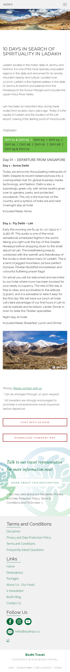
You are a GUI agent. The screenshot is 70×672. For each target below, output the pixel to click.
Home (11, 566)
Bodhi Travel (35, 655)
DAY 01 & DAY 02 (17, 140)
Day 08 (55, 144)
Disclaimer (46, 494)
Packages (13, 578)
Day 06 (25, 144)
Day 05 (10, 144)
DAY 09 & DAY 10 (17, 149)
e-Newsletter (15, 591)
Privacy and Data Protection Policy (29, 537)
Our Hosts (28, 585)
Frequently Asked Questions (25, 550)
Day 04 (54, 140)
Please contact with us (27, 388)
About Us (13, 585)
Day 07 (40, 144)
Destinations (15, 572)
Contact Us (14, 603)
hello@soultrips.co (27, 631)
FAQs (30, 502)
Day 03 (39, 140)
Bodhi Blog (14, 597)
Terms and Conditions (21, 544)
